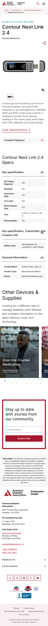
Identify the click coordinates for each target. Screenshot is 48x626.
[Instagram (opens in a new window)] (17, 578)
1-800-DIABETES (9, 549)
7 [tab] (33, 380)
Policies (16, 608)
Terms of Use (24, 615)
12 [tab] (16, 383)
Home (6, 10)
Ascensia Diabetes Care (11, 38)
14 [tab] (26, 383)
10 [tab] (7, 383)
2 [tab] (9, 380)
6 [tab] (28, 380)
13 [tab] (21, 383)
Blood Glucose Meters (32, 10)
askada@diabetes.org (11, 544)
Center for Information (11, 533)
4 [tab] (19, 380)
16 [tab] (36, 383)
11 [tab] (12, 383)
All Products (16, 10)
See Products (19, 352)
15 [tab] (31, 383)
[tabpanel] (19, 352)
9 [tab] (43, 380)
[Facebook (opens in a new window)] (10, 578)
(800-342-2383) (9, 552)
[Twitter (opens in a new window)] (31, 578)
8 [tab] (38, 380)
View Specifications (14, 129)
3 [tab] (14, 380)
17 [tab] (40, 383)
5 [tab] (24, 380)
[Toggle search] (37, 3)
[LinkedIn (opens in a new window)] (24, 578)
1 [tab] (4, 380)
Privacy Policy (29, 608)
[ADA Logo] (13, 3)
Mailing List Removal (36, 611)
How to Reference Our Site (14, 611)
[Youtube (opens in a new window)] (38, 578)
